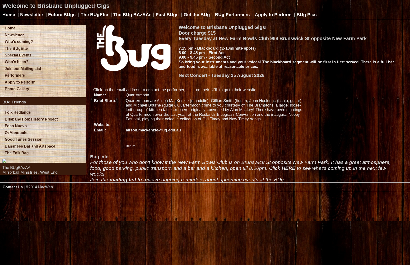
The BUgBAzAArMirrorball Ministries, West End (29, 170)
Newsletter (31, 14)
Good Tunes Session (23, 139)
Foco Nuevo (16, 126)
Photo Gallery (17, 89)
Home (8, 14)
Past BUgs (167, 14)
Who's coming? (19, 42)
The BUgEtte (94, 14)
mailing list (123, 179)
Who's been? (16, 62)
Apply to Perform (273, 14)
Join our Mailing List (23, 69)
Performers (15, 75)
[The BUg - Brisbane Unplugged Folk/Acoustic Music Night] (44, 161)
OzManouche (16, 133)
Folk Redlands (18, 112)
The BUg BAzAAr (132, 14)
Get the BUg (197, 14)
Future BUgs (62, 14)
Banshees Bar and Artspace (30, 146)
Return (130, 146)
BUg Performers (232, 14)
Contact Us (13, 187)
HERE (288, 168)
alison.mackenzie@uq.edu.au (153, 130)
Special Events (18, 55)
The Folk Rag (17, 153)
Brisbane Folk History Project (31, 119)
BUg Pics (307, 14)
